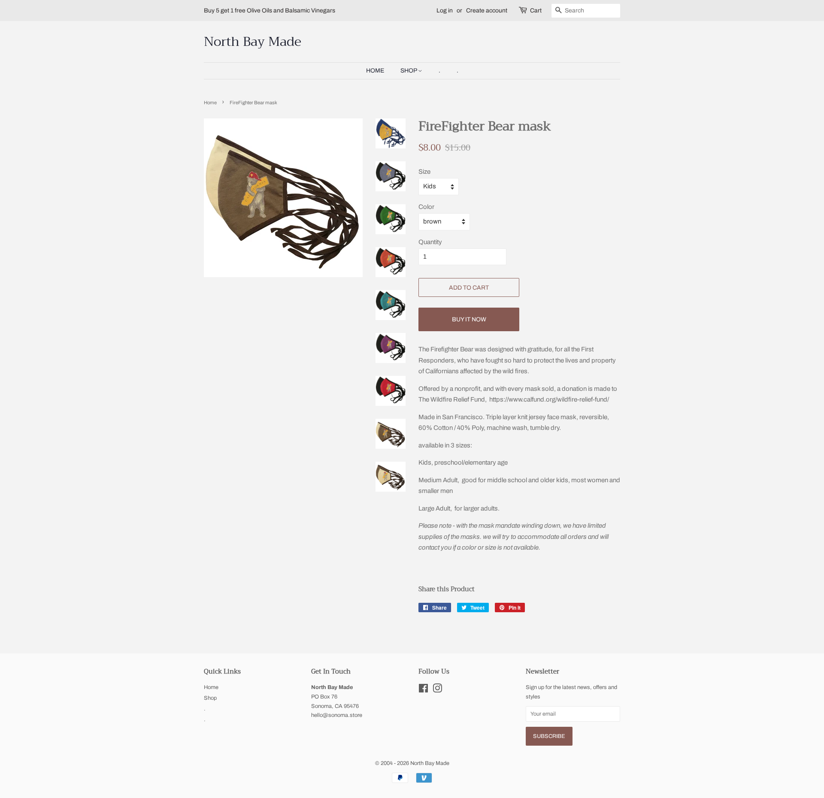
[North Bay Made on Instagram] (437, 690)
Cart (536, 10)
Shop (409, 70)
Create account (486, 10)
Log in (444, 10)
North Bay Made (252, 41)
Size (424, 171)
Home (375, 70)
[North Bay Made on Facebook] (423, 690)
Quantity (430, 242)
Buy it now (469, 319)
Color (426, 206)
